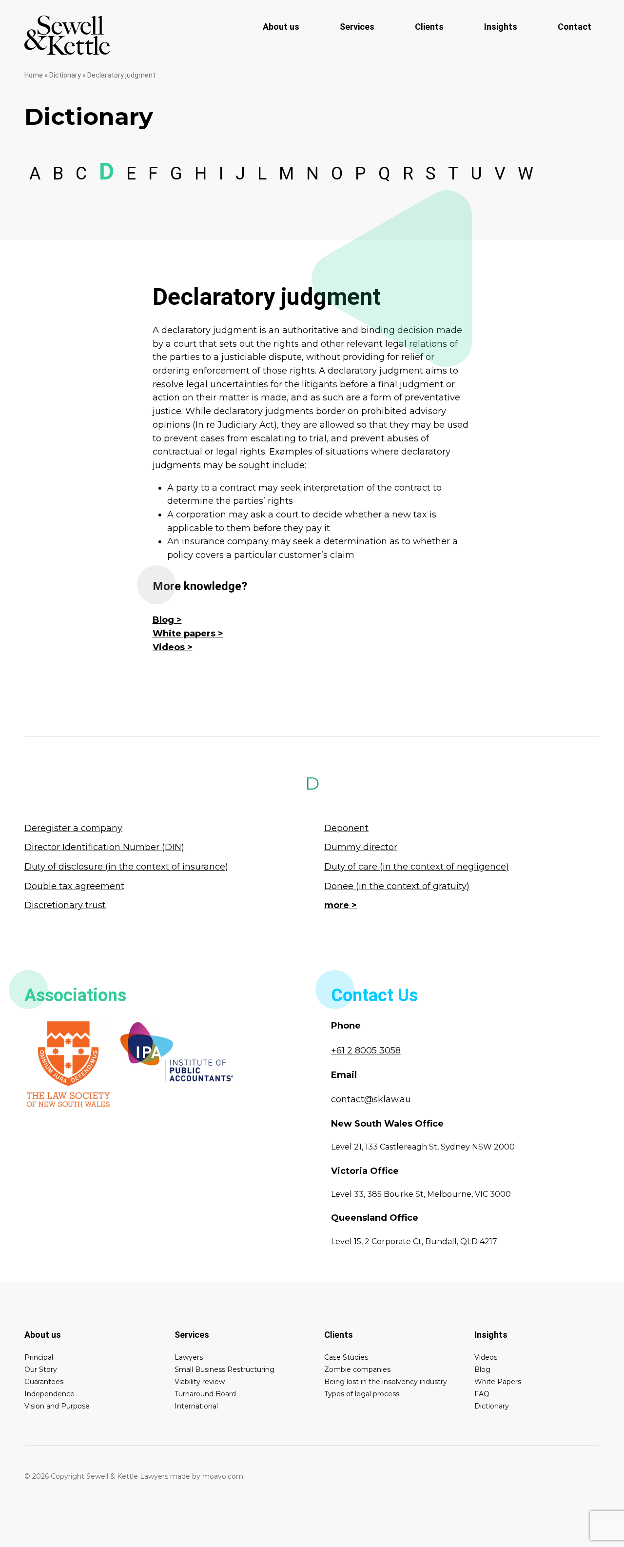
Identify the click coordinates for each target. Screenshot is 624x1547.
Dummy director (360, 847)
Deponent (346, 828)
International (196, 1406)
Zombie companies (357, 1369)
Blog (163, 620)
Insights (500, 26)
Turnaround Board (205, 1393)
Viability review (200, 1381)
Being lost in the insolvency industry (385, 1381)
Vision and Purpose (57, 1406)
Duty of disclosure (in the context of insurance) (126, 866)
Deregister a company (73, 828)
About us (281, 26)
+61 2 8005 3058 (366, 1050)
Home (33, 75)
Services (357, 26)
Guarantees (43, 1381)
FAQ (481, 1393)
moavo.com (222, 1476)
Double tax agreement (74, 886)
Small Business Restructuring (224, 1369)
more (336, 905)
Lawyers (189, 1357)
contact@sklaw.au (371, 1099)
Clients (429, 26)
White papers (184, 633)
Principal (38, 1357)
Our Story (40, 1369)
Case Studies (346, 1357)
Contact (574, 26)
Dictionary (65, 75)
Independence (49, 1393)
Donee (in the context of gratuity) (396, 886)
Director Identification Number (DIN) (104, 847)
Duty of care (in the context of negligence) (416, 866)
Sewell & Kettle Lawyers (67, 35)
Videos (169, 647)
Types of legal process (361, 1393)
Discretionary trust (65, 905)
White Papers (497, 1381)
